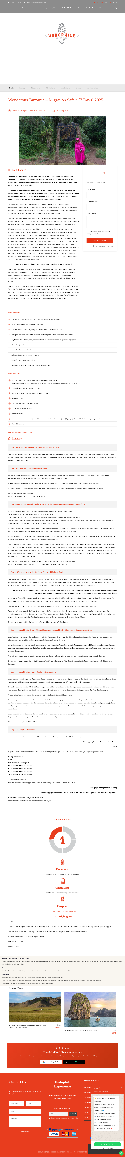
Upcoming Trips (51, 8)
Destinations (36, 8)
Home (24, 8)
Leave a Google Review (52, 1062)
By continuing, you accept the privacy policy (65, 1118)
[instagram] (97, 2)
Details (11, 88)
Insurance (90, 1102)
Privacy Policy (91, 1112)
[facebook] (94, 2)
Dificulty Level (35, 88)
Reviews (78, 88)
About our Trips (92, 1087)
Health (89, 1107)
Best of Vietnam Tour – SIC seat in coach (80, 1031)
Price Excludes (65, 88)
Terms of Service (102, 231)
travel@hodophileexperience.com (20, 432)
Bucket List (90, 8)
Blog (101, 8)
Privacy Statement (92, 234)
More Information (92, 88)
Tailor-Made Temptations (72, 8)
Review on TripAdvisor (75, 1062)
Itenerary (22, 88)
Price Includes (50, 88)
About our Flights (92, 1092)
